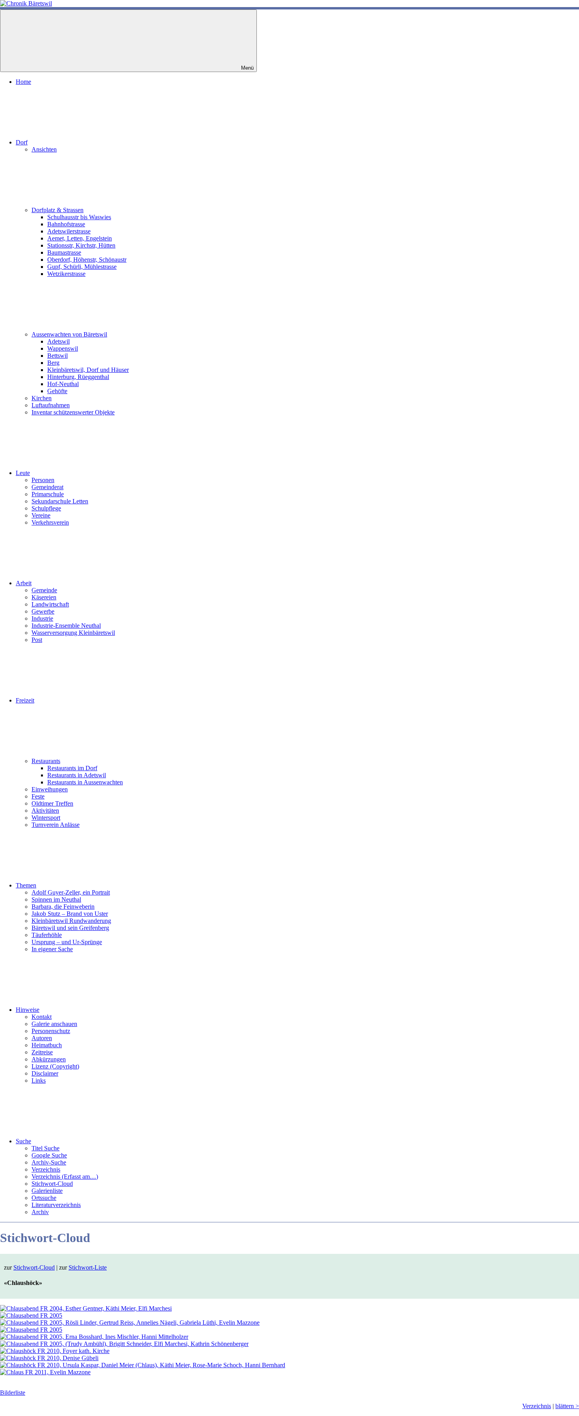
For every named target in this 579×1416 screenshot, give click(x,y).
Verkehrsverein (50, 522)
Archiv (40, 1212)
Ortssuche (44, 1197)
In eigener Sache (52, 949)
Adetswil (58, 341)
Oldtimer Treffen (52, 803)
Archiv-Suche (49, 1162)
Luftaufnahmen (51, 405)
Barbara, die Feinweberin (63, 906)
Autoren (42, 1038)
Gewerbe (43, 611)
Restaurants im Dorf (72, 768)
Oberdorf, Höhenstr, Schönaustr (86, 259)
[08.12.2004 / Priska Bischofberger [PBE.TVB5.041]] (86, 1308)
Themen (26, 885)
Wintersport (46, 817)
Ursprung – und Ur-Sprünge (67, 942)
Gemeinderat (47, 487)
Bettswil (57, 355)
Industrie (42, 618)
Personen (43, 480)
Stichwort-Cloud (52, 1183)
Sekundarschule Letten (60, 501)
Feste (38, 796)
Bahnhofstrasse (66, 224)
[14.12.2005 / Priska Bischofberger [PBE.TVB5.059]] (124, 1343)
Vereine (41, 515)
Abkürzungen (49, 1059)
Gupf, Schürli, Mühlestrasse (82, 266)
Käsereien (44, 597)
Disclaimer (45, 1073)
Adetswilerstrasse (69, 231)
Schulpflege (46, 508)
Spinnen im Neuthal (56, 899)
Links (39, 1080)
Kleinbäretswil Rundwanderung (71, 920)
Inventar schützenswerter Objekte (73, 412)
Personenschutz (51, 1031)
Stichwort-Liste (88, 1267)
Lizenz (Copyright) (55, 1066)
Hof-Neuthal (63, 384)
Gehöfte (57, 391)
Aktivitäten (45, 810)
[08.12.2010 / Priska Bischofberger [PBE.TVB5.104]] (142, 1365)
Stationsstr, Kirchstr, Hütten (81, 245)
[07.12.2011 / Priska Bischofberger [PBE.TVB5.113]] (45, 1372)
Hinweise (27, 1009)
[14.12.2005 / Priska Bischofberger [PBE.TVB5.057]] (31, 1329)
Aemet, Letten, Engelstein (79, 238)
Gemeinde (44, 590)
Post (37, 639)
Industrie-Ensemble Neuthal (66, 625)
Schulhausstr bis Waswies (79, 217)
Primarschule (48, 494)
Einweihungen (50, 789)
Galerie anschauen (54, 1023)
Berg (53, 362)
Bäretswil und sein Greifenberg (70, 927)
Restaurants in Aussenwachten (85, 782)
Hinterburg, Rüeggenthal (78, 376)
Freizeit (25, 700)
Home (23, 81)
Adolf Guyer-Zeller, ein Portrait (71, 892)
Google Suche (49, 1155)
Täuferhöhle (47, 935)
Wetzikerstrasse (66, 273)
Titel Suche (45, 1148)
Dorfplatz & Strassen (58, 210)
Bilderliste (12, 1392)
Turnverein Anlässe (56, 824)
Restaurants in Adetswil (76, 775)
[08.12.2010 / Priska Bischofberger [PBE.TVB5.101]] (54, 1351)
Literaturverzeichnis (56, 1205)
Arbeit (24, 583)
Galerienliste (47, 1190)
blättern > (567, 1406)
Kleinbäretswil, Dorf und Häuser (88, 369)
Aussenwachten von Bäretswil (69, 334)
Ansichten (44, 149)
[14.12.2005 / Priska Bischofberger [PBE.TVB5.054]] (130, 1322)
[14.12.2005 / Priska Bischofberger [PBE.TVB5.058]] (94, 1336)
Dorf (22, 142)
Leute (23, 473)
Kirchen (42, 398)
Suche (23, 1141)
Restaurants (46, 761)
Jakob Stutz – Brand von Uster (70, 913)
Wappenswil (62, 348)
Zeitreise (42, 1052)
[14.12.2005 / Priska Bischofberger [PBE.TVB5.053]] (31, 1315)
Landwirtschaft (50, 604)
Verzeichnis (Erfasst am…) (65, 1176)
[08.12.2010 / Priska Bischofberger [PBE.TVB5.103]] (49, 1358)
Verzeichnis (46, 1169)
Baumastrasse (64, 252)
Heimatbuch (47, 1045)
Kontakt (42, 1016)
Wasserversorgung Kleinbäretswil (73, 632)
